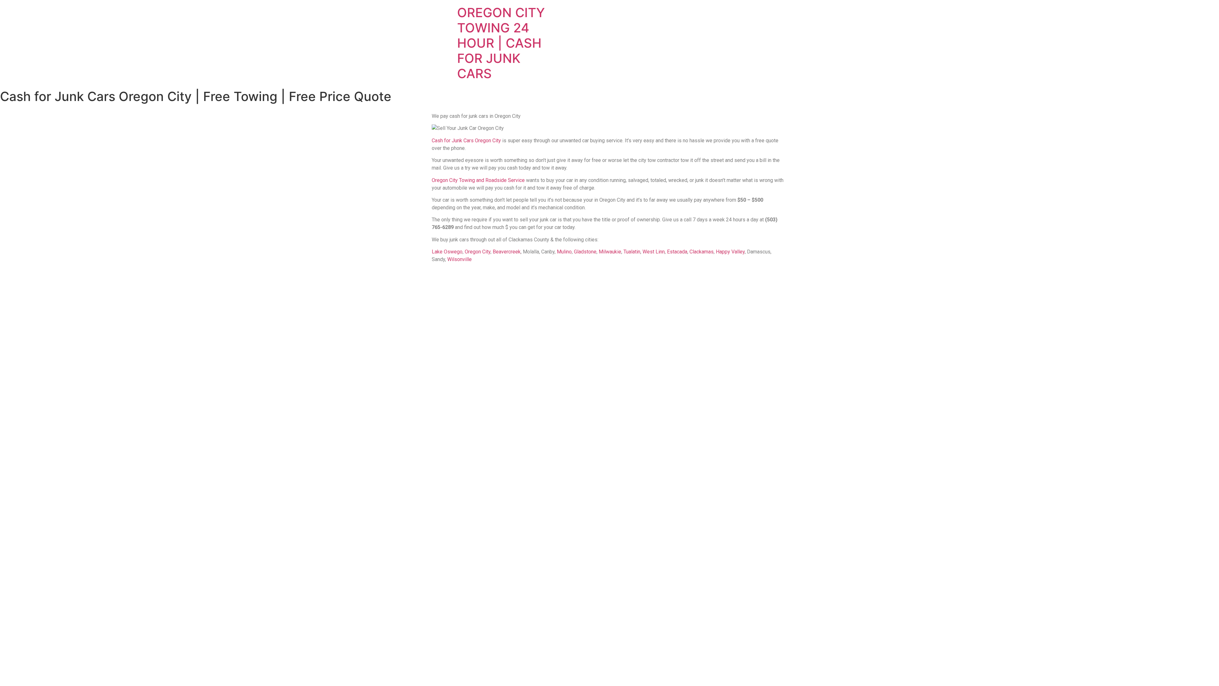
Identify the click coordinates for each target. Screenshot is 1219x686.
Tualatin (631, 252)
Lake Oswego (447, 252)
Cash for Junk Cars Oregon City (466, 141)
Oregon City (477, 252)
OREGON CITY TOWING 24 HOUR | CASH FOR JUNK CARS (501, 43)
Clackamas (701, 252)
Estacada (677, 252)
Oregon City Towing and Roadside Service (478, 180)
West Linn (654, 252)
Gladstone (585, 252)
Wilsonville (459, 259)
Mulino (564, 252)
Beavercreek (507, 252)
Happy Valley (730, 252)
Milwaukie (610, 252)
